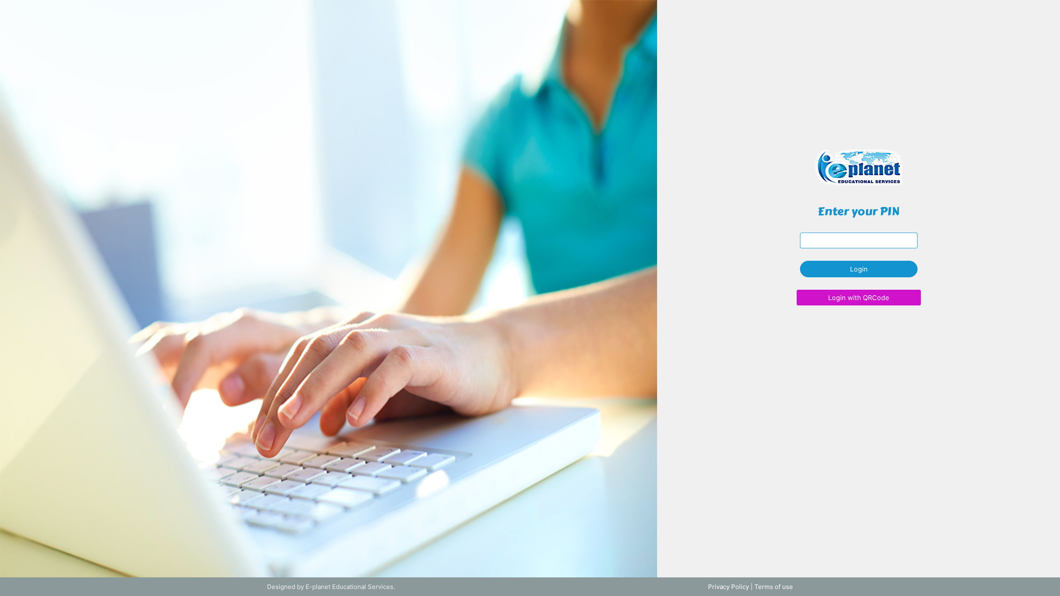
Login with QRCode (858, 297)
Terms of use (773, 587)
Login (858, 269)
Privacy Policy (728, 587)
